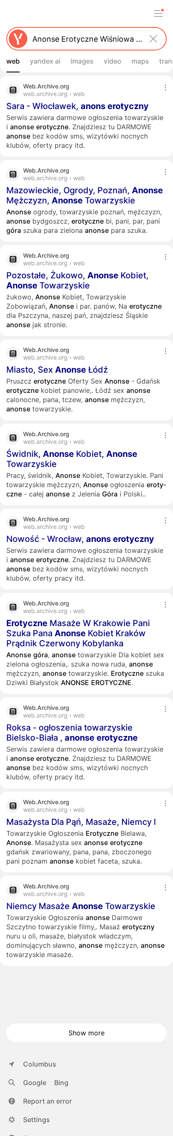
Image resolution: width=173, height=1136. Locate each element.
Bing (61, 1082)
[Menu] (158, 13)
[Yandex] (18, 38)
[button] (40, 1101)
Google (34, 1082)
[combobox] (84, 39)
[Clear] (153, 39)
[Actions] (165, 88)
